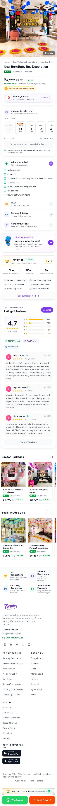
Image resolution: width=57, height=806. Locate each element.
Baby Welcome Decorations (25, 62)
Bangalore (36, 658)
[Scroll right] (52, 457)
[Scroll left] (47, 457)
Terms (31, 781)
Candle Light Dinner (11, 694)
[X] (23, 644)
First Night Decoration (12, 689)
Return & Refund (9, 723)
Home (6, 62)
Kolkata (34, 679)
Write (48, 310)
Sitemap (6, 738)
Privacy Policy (8, 728)
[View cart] (53, 3)
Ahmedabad (37, 674)
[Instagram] (4, 644)
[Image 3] (32, 53)
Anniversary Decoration (13, 663)
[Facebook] (11, 644)
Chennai (35, 684)
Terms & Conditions (11, 717)
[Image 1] (25, 53)
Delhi (33, 668)
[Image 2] (28, 53)
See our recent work (27, 296)
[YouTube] (17, 644)
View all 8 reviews (29, 442)
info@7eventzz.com (11, 633)
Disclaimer (7, 733)
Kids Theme (7, 679)
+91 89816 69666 (10, 629)
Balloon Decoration (11, 684)
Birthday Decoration (11, 658)
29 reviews (17, 71)
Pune (33, 694)
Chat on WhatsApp (14, 637)
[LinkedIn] (29, 644)
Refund (39, 781)
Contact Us (7, 712)
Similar (50, 53)
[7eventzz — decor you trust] (10, 607)
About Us (6, 707)
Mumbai (34, 663)
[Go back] (3, 3)
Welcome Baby (9, 674)
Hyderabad (36, 689)
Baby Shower (8, 668)
